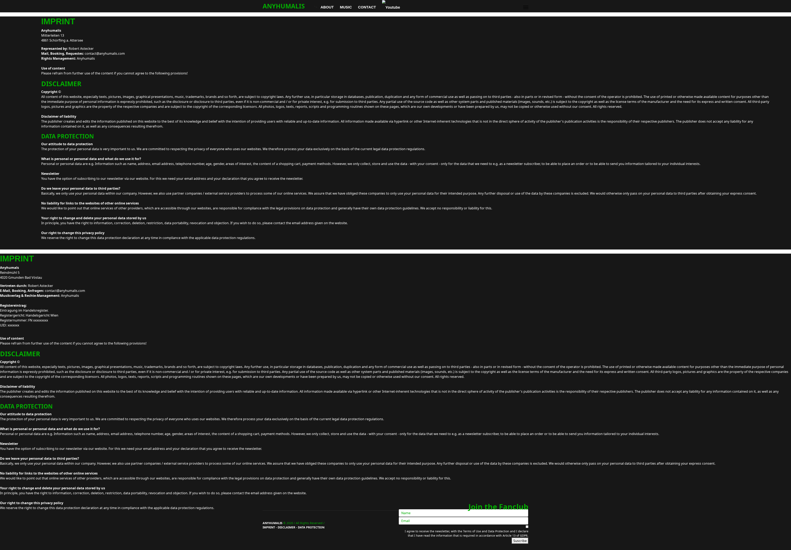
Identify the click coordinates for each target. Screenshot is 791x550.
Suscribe (520, 540)
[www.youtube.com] (389, 7)
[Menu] (525, 7)
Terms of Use (472, 531)
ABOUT (327, 7)
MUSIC (346, 7)
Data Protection (498, 531)
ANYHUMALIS (284, 6)
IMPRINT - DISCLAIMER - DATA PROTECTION (293, 527)
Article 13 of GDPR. (515, 535)
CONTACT (367, 7)
